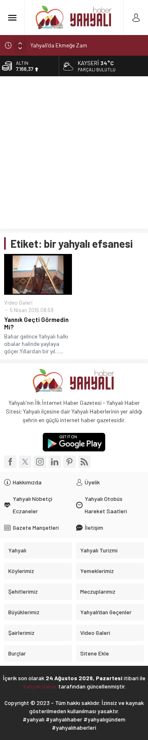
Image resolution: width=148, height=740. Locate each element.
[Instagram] (40, 462)
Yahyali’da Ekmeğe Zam (58, 45)
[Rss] (84, 462)
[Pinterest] (69, 462)
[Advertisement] (74, 154)
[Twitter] (25, 462)
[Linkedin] (55, 462)
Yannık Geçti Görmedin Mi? (36, 323)
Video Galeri (18, 302)
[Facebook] (10, 462)
